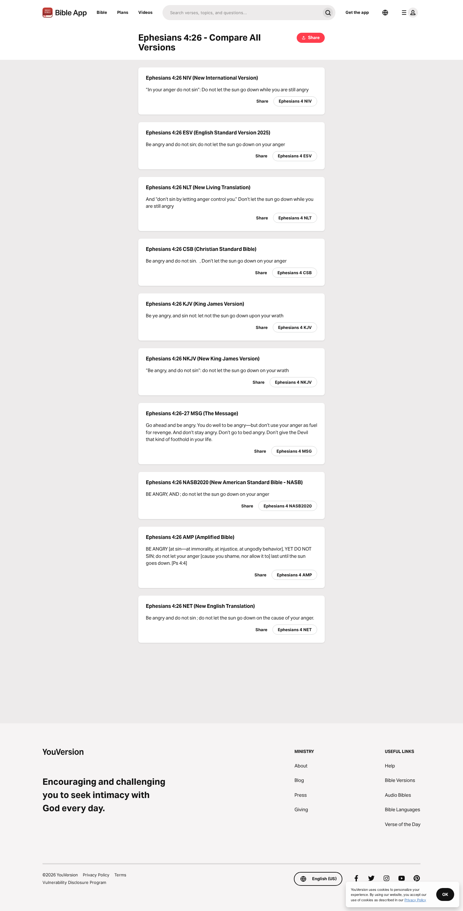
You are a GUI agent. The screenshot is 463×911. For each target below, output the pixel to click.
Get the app (357, 12)
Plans (122, 12)
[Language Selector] (385, 12)
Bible (102, 12)
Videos (145, 12)
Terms (120, 874)
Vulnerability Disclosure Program (74, 882)
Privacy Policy (96, 874)
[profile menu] (408, 12)
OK (445, 894)
